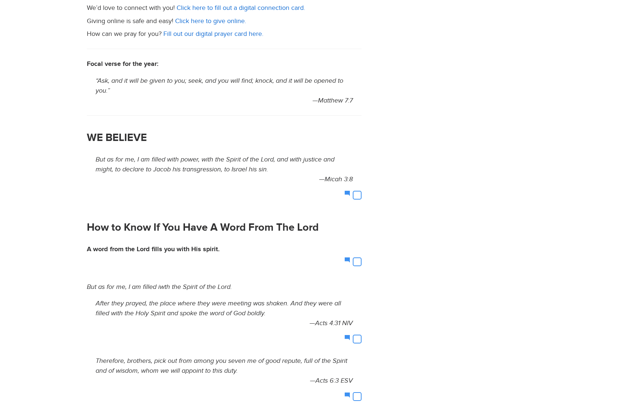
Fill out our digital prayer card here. (213, 34)
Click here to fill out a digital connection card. (241, 8)
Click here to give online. (210, 21)
